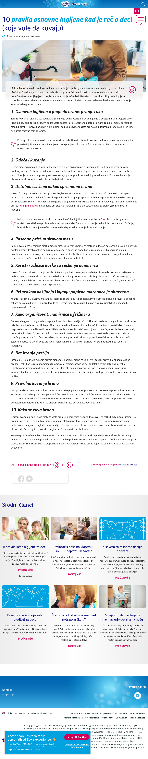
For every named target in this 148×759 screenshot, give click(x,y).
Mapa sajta (8, 694)
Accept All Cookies (76, 737)
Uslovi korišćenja (90, 717)
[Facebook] (21, 478)
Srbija (9, 713)
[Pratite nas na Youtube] (137, 695)
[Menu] (4, 4)
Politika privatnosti (80, 713)
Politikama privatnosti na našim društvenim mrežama (118, 713)
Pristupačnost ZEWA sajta (114, 717)
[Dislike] (70, 465)
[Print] (132, 89)
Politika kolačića (72, 717)
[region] (47, 742)
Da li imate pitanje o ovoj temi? (105, 464)
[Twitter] (29, 478)
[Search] (143, 4)
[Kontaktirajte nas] (137, 11)
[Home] (65, 4)
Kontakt (7, 690)
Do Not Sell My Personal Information (77, 745)
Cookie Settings (137, 717)
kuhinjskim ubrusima (30, 205)
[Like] (56, 465)
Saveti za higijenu (25, 576)
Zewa (103, 219)
